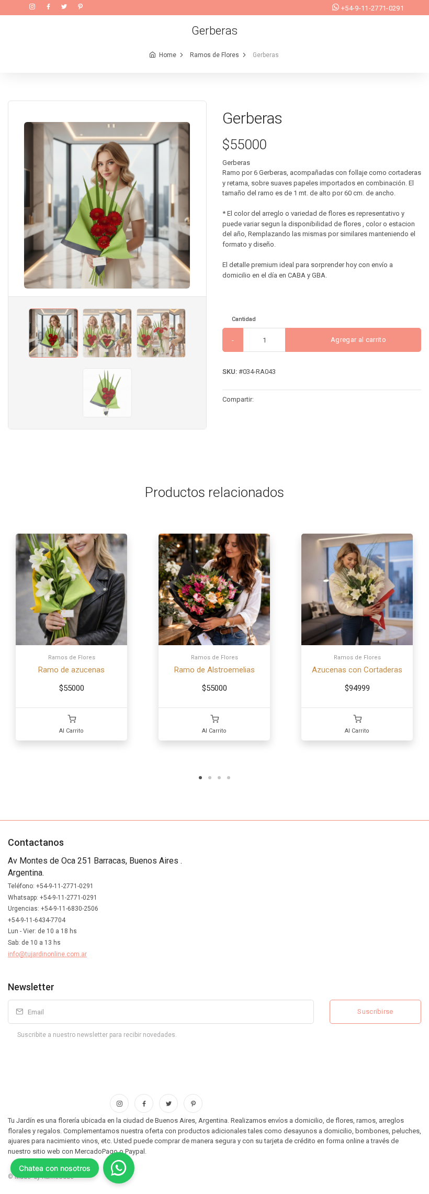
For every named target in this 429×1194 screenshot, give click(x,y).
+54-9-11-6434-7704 (36, 920)
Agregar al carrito (357, 340)
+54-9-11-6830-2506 (69, 908)
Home (167, 55)
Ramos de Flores (214, 55)
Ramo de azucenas (71, 670)
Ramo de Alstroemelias (214, 670)
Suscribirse (375, 1011)
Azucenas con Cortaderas (357, 670)
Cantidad (244, 319)
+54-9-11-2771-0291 (372, 8)
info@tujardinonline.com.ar (47, 954)
